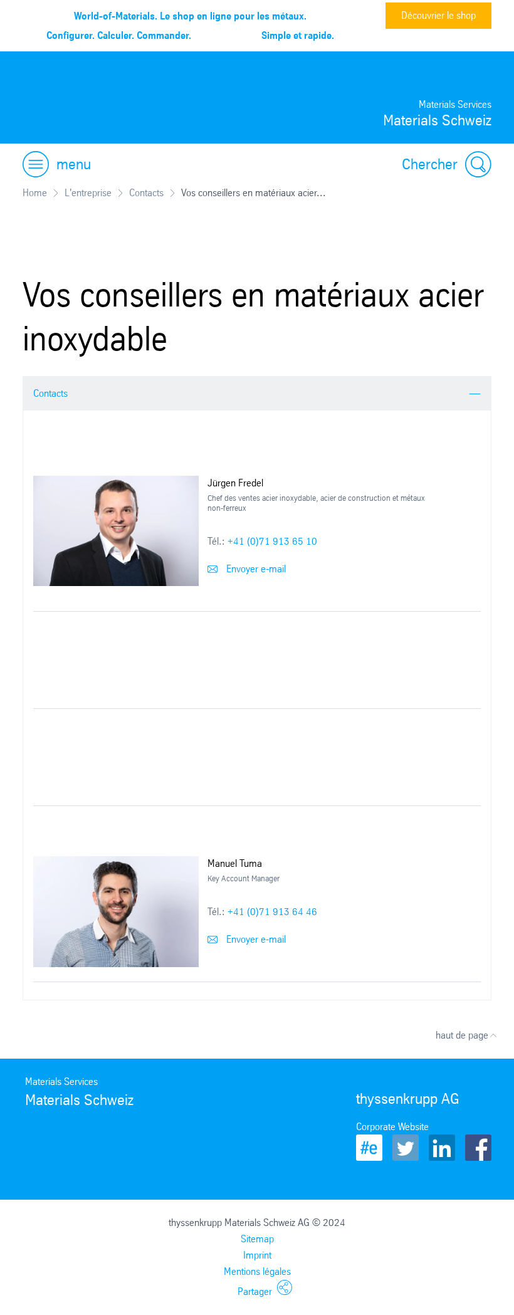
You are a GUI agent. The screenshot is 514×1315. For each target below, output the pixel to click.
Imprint (257, 1255)
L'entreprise (88, 193)
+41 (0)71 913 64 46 (272, 912)
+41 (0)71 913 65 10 (272, 541)
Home (35, 193)
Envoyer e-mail (255, 569)
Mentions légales (257, 1271)
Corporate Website (392, 1127)
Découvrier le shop (438, 15)
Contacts (146, 193)
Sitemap (257, 1239)
